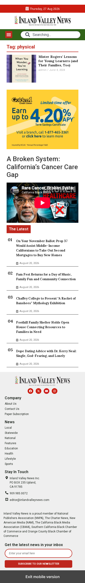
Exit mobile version (43, 576)
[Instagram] (54, 391)
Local (8, 427)
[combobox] (50, 34)
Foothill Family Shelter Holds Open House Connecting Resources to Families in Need (42, 327)
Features (10, 443)
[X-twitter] (38, 391)
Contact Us (12, 409)
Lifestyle (10, 458)
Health (9, 453)
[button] (8, 34)
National (10, 438)
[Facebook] (30, 391)
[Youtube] (46, 391)
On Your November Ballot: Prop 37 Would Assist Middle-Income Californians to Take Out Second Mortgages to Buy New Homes (42, 248)
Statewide (11, 433)
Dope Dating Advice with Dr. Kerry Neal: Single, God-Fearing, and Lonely (46, 353)
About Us (11, 403)
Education (11, 448)
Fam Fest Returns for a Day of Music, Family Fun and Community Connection (46, 276)
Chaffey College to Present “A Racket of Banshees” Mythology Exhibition (46, 300)
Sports (9, 464)
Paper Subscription (17, 414)
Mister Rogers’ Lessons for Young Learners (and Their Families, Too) (58, 61)
